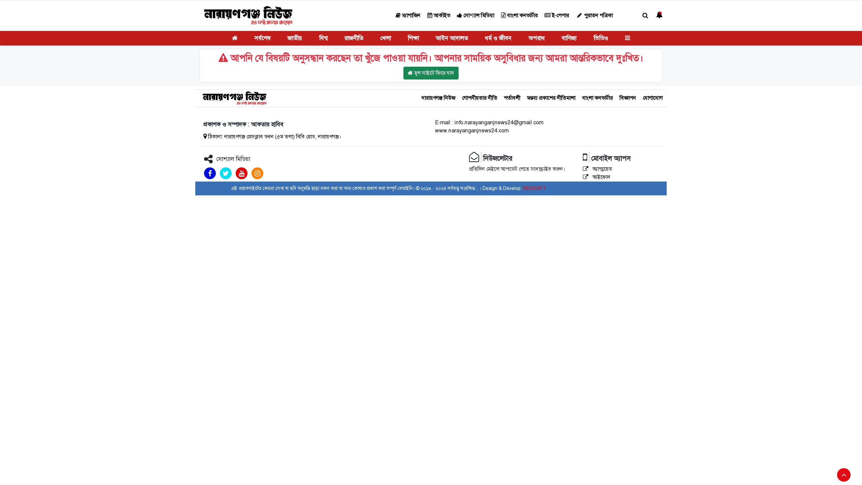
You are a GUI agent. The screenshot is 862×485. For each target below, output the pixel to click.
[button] (645, 15)
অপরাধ (537, 38)
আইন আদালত (452, 38)
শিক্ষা (413, 38)
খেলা (385, 38)
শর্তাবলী (512, 97)
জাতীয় (295, 38)
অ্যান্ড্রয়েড (601, 168)
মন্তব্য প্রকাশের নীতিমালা (551, 97)
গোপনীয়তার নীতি (479, 97)
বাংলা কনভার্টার (522, 15)
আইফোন (600, 177)
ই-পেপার (560, 15)
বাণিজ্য (569, 38)
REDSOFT (534, 188)
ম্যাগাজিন (411, 15)
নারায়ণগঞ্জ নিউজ (438, 97)
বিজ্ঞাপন (628, 97)
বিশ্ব (323, 38)
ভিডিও (601, 38)
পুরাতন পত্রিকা (598, 15)
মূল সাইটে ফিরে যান (433, 72)
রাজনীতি (353, 38)
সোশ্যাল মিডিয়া (478, 15)
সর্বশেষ (263, 38)
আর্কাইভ (441, 15)
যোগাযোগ (653, 97)
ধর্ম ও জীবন (498, 38)
